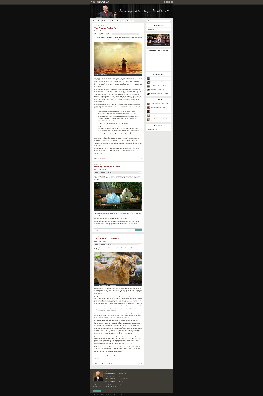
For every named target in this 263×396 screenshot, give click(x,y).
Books (123, 20)
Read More (138, 230)
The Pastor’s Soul (105, 20)
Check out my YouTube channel (169, 2)
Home (112, 2)
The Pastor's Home (124, 376)
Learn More (97, 390)
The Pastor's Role (101, 158)
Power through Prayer (102, 133)
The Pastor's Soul (101, 230)
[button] (158, 40)
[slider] (157, 44)
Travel (121, 381)
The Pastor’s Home (115, 20)
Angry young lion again (103, 285)
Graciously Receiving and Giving (157, 89)
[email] (140, 34)
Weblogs (122, 384)
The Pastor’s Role (96, 20)
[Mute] (165, 44)
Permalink (140, 158)
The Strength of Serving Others (157, 81)
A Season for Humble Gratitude (157, 115)
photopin (111, 285)
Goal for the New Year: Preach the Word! (159, 103)
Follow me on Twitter (164, 2)
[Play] (149, 44)
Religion (122, 375)
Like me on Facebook (167, 2)
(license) (114, 285)
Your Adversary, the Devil (106, 238)
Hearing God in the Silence (107, 166)
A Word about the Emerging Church (158, 85)
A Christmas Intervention (155, 111)
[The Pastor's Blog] (131, 11)
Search (147, 20)
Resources (122, 2)
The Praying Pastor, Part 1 (107, 27)
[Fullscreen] (168, 44)
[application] (158, 40)
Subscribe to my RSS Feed (172, 2)
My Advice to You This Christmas (157, 107)
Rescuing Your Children (155, 78)
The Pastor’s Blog (100, 2)
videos (121, 383)
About (116, 2)
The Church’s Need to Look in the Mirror (159, 93)
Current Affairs (130, 20)
